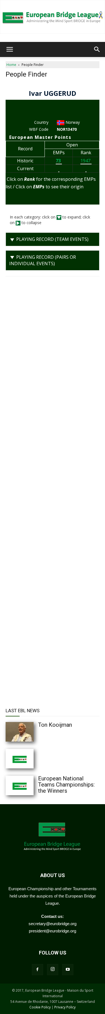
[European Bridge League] (52, 17)
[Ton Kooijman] (31, 732)
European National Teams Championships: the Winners (66, 784)
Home (11, 64)
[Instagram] (52, 969)
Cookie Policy (40, 1007)
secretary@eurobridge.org (52, 923)
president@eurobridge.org (52, 930)
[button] (9, 49)
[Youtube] (67, 969)
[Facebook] (37, 969)
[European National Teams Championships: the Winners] (31, 785)
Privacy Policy (65, 1007)
